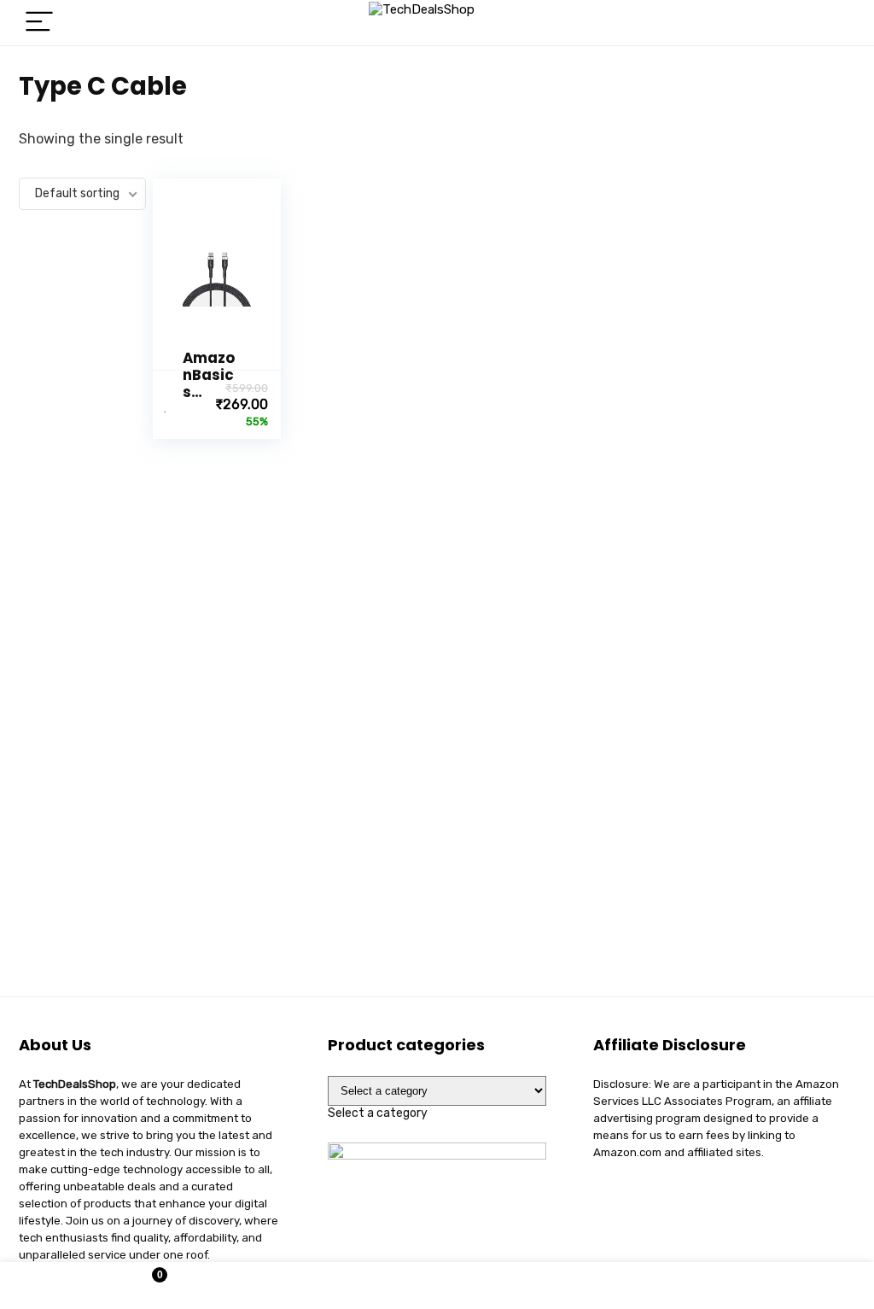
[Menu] (39, 22)
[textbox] (378, 1113)
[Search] (828, 22)
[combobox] (378, 1113)
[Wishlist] (437, 1286)
